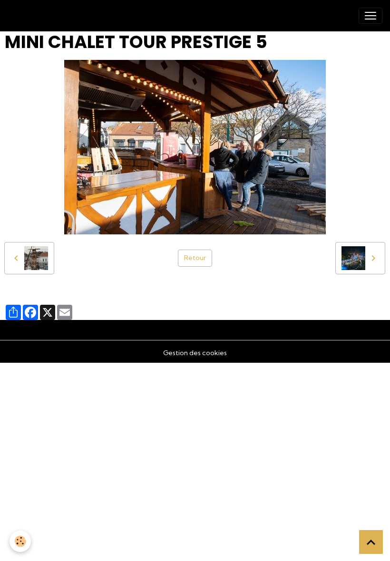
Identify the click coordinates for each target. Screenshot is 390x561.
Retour (195, 257)
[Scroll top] (371, 542)
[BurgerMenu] (370, 16)
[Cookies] (20, 541)
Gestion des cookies (195, 352)
